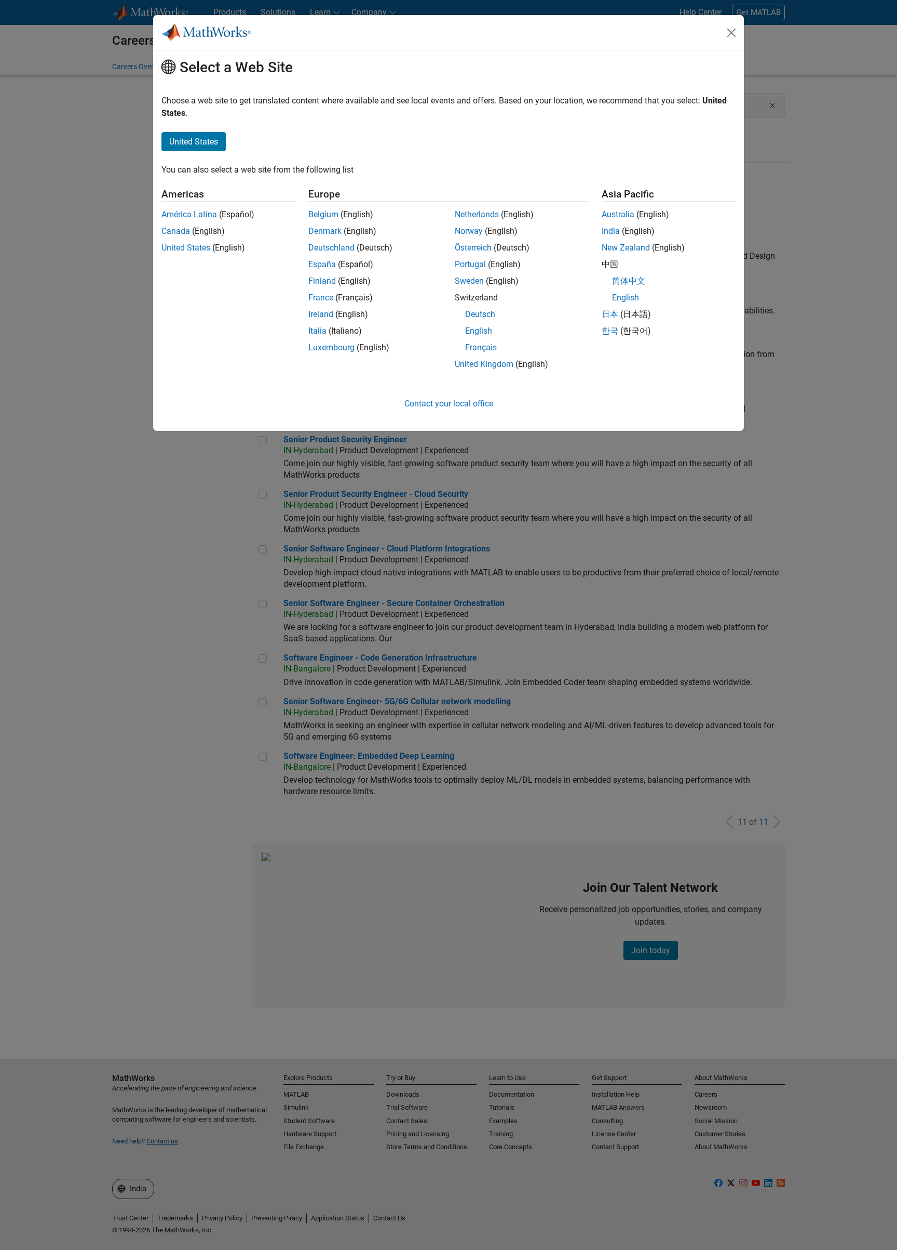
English (478, 331)
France (320, 297)
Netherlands (477, 214)
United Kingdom (484, 364)
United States (185, 248)
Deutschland (331, 248)
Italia (317, 331)
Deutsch (480, 314)
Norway (469, 231)
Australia (618, 214)
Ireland (320, 314)
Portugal (470, 264)
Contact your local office (448, 404)
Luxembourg (331, 347)
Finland (322, 281)
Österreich (473, 248)
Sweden (469, 281)
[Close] (731, 32)
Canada (175, 231)
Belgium (323, 214)
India (611, 231)
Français (481, 347)
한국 (610, 331)
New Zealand (626, 248)
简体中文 (628, 281)
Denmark (325, 231)
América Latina (189, 214)
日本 (610, 314)
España (322, 264)
